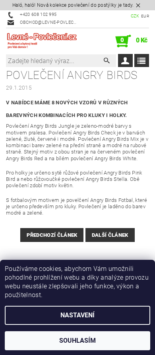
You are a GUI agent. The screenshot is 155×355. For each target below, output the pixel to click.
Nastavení (77, 315)
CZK (135, 16)
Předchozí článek (52, 235)
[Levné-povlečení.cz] (42, 41)
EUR (145, 16)
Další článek (110, 235)
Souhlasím (77, 340)
